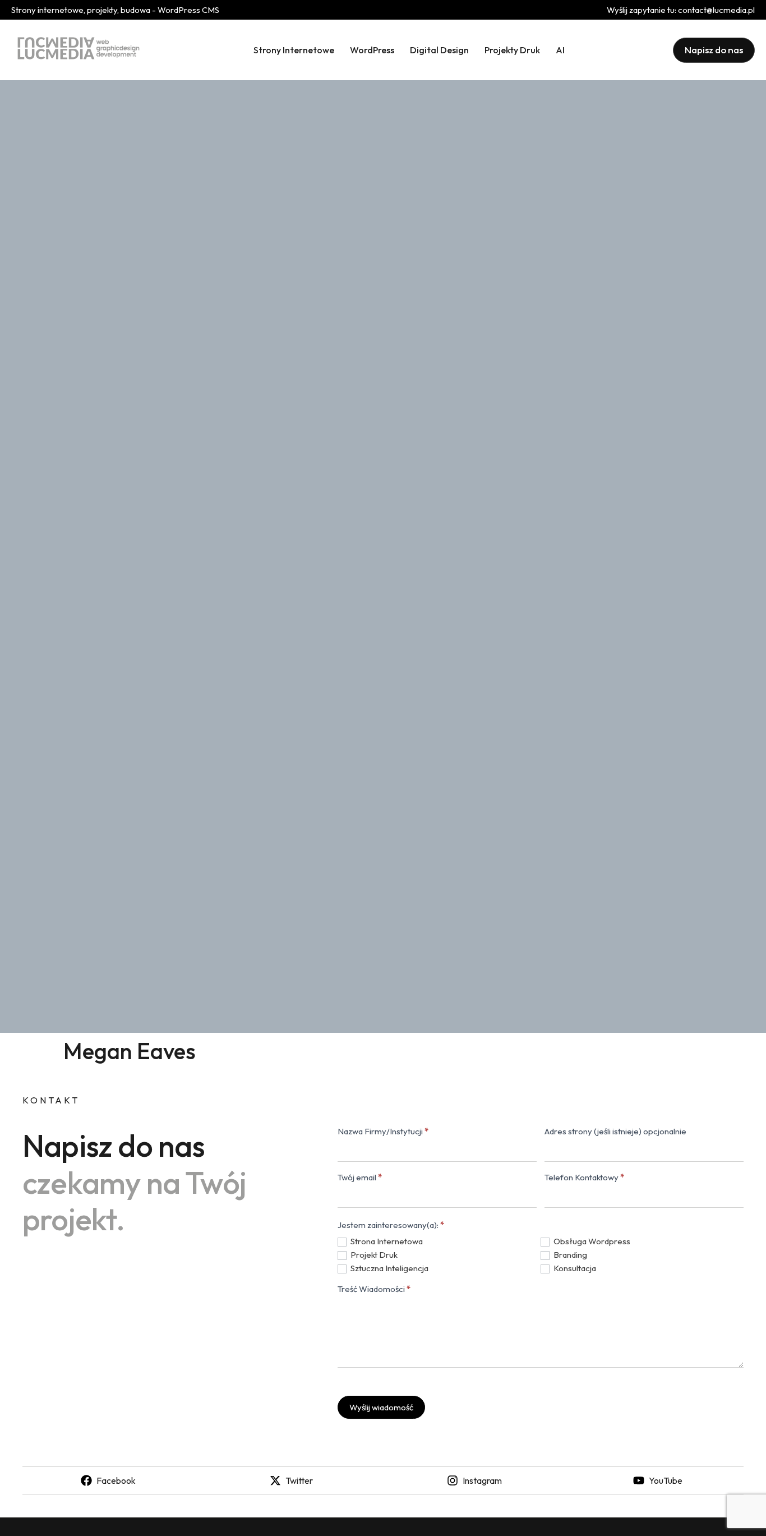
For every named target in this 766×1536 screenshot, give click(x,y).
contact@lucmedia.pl (716, 9)
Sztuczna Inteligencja (388, 1268)
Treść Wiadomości (374, 1289)
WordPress (372, 50)
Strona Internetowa (386, 1241)
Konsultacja (574, 1268)
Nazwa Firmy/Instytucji (383, 1132)
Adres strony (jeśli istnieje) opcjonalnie (615, 1132)
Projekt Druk (373, 1254)
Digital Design (439, 50)
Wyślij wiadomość (381, 1407)
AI (560, 50)
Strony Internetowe (293, 50)
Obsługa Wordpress (591, 1241)
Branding (569, 1254)
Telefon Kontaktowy (584, 1178)
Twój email (360, 1178)
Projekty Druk (512, 50)
